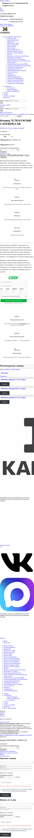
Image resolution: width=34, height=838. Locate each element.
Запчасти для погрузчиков (15, 80)
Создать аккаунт (5, 722)
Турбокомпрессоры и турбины (16, 70)
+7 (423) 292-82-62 (15, 19)
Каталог (14, 114)
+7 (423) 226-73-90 (16, 21)
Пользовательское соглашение (7, 635)
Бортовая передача (13, 40)
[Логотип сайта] (5, 1)
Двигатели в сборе (13, 43)
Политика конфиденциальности (7, 632)
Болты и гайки (11, 38)
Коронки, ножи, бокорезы (15, 53)
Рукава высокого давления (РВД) (17, 64)
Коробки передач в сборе (15, 51)
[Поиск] (1, 103)
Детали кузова (11, 46)
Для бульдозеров (4, 510)
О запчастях (11, 88)
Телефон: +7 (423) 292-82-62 (7, 536)
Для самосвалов (4, 514)
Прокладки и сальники (14, 57)
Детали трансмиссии (13, 49)
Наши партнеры (12, 89)
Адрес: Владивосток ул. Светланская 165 (10, 538)
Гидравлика (11, 41)
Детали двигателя (12, 45)
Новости (2, 528)
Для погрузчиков (4, 512)
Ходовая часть (11, 75)
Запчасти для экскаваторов (15, 83)
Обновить (17, 777)
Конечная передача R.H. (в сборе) (13, 388)
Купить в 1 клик (5, 153)
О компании (3, 521)
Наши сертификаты (13, 91)
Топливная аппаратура (14, 69)
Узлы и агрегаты (12, 72)
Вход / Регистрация (10, 708)
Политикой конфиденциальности (10, 731)
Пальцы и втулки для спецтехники (18, 56)
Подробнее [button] (3, 376)
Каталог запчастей (5, 508)
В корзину (3, 152)
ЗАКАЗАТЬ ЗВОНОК (7, 26)
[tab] (3, 155)
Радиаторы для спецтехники (16, 59)
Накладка (4, 373)
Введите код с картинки (6, 773)
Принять (29, 735)
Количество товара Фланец (10, 148)
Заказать (4, 384)
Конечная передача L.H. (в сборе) (13, 379)
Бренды (2, 532)
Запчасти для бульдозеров (15, 78)
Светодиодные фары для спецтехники (19, 65)
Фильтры (10, 73)
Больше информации (13, 735)
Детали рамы (11, 48)
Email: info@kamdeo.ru (6, 541)
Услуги (2, 519)
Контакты (2, 523)
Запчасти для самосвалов (15, 81)
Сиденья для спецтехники (15, 67)
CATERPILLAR (23, 114)
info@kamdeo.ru (8, 5)
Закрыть (2, 638)
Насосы (9, 54)
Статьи (2, 530)
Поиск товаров (5, 100)
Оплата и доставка (4, 525)
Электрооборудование (14, 77)
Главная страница (5, 114)
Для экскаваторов (4, 517)
